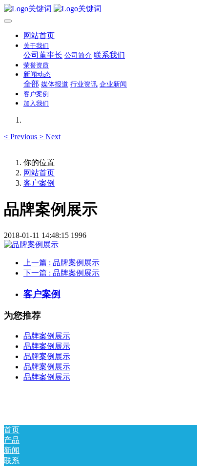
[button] (21, 136)
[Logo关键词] (100, 9)
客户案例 (39, 183)
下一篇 (61, 273)
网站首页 (39, 35)
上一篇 (61, 262)
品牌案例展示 (46, 336)
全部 (31, 84)
